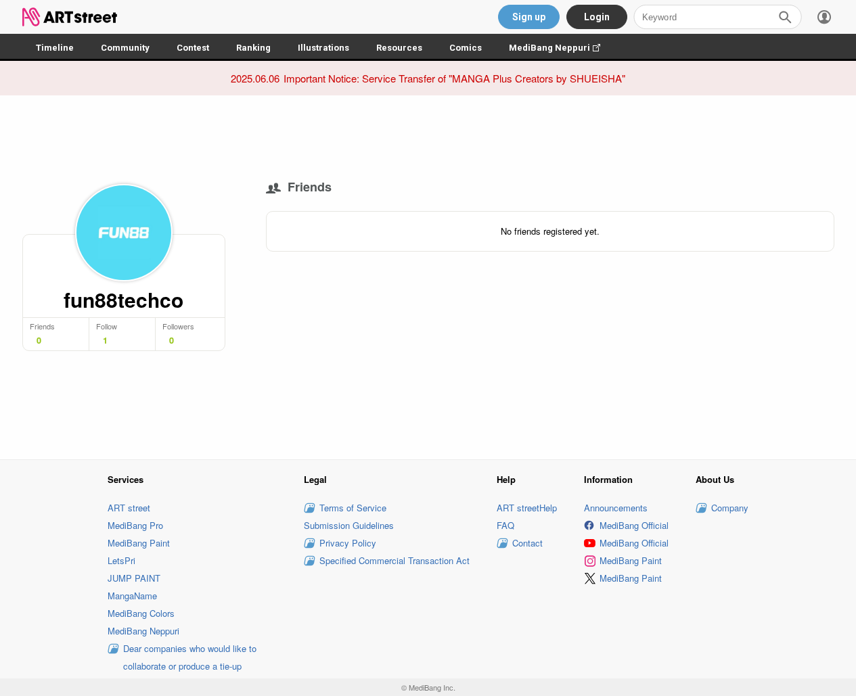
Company (729, 507)
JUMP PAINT (134, 578)
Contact (527, 542)
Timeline (55, 48)
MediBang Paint (139, 542)
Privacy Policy (347, 542)
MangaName (132, 595)
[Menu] (824, 16)
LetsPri (121, 560)
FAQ (505, 525)
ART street (129, 507)
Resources (399, 48)
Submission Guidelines (349, 525)
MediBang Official (634, 525)
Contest (193, 48)
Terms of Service (352, 507)
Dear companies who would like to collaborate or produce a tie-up (189, 657)
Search (785, 17)
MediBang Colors (141, 613)
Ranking (253, 48)
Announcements (616, 507)
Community (125, 48)
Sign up (528, 16)
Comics (465, 48)
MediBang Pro (135, 525)
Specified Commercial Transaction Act (394, 560)
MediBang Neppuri (561, 48)
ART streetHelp (527, 507)
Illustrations (323, 48)
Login (597, 16)
